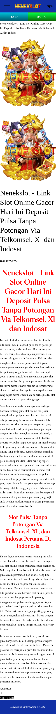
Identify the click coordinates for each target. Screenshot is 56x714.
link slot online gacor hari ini (26, 340)
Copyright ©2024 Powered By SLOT (28, 707)
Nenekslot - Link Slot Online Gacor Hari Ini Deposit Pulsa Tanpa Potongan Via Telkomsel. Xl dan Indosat (27, 28)
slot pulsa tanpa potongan (23, 442)
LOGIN (14, 17)
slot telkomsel (7, 645)
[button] (7, 697)
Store (3, 23)
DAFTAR (42, 17)
